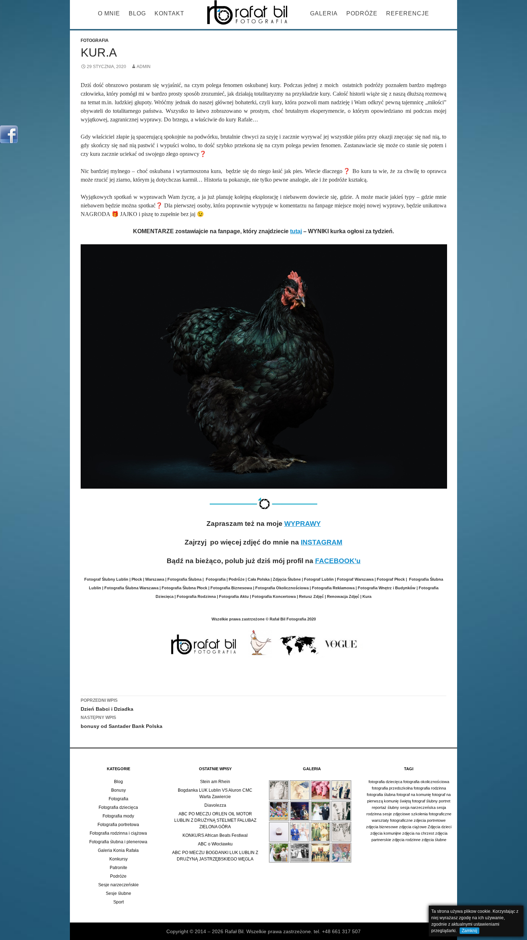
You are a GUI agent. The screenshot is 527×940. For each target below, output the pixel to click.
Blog (137, 13)
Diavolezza (215, 805)
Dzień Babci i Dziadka (107, 705)
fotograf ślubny (425, 801)
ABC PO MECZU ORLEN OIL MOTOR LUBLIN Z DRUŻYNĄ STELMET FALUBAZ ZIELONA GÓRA (215, 820)
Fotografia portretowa (118, 824)
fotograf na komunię (414, 794)
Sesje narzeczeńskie (118, 884)
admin (144, 66)
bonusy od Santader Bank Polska (121, 722)
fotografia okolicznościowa (426, 782)
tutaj (296, 231)
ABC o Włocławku (215, 844)
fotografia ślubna (381, 794)
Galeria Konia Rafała (118, 850)
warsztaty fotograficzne (392, 820)
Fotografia (95, 40)
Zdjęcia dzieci (439, 827)
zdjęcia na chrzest (418, 833)
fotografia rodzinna (430, 788)
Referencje (407, 13)
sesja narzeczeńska (418, 807)
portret (444, 801)
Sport (118, 902)
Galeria (324, 13)
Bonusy (118, 790)
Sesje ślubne (118, 893)
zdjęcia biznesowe (382, 827)
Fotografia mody (118, 816)
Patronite (118, 867)
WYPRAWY (302, 523)
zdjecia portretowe (430, 820)
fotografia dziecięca (385, 782)
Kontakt (169, 13)
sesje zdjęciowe (396, 814)
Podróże (362, 13)
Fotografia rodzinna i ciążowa (118, 833)
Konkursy (118, 859)
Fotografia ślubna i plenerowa (118, 841)
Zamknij (469, 930)
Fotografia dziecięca (118, 807)
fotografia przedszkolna (392, 788)
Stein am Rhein (215, 781)
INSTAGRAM (321, 542)
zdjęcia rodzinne (406, 840)
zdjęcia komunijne (385, 833)
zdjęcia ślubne (434, 840)
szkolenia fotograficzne (431, 814)
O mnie (109, 13)
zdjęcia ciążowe (413, 827)
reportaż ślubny (385, 807)
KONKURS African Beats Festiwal (215, 835)
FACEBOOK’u (338, 561)
